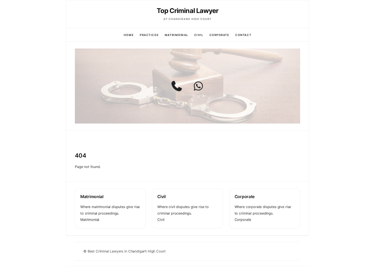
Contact (243, 35)
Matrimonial (176, 35)
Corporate (219, 35)
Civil (198, 35)
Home (129, 35)
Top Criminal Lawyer (188, 11)
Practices (149, 35)
